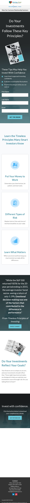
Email (3, 107)
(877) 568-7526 (17, 483)
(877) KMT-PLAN (17, 484)
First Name (5, 91)
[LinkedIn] (13, 494)
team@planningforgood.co (15, 491)
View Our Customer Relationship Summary (15, 10)
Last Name (5, 99)
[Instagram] (16, 494)
